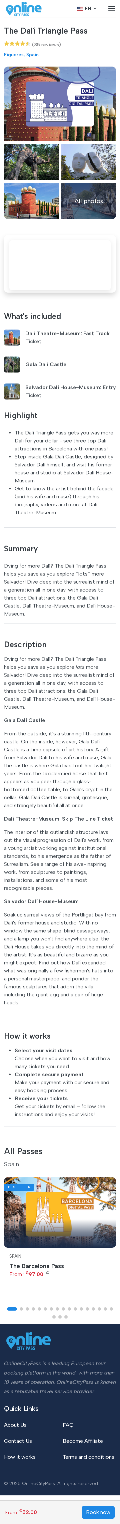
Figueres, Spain (21, 55)
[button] (12, 1309)
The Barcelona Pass (36, 1266)
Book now (98, 1512)
